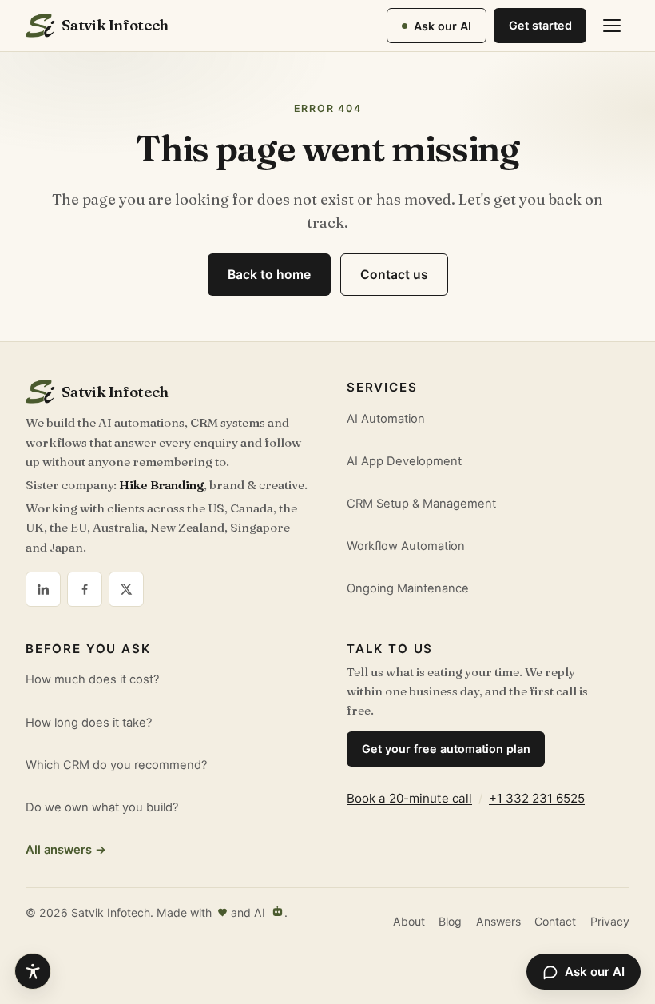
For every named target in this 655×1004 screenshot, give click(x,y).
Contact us (394, 274)
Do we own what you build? (102, 807)
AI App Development (404, 461)
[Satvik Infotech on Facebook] (84, 589)
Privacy (609, 921)
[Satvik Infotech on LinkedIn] (43, 589)
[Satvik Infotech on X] (126, 589)
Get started (540, 25)
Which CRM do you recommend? (116, 765)
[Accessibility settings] (32, 971)
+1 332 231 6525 (537, 798)
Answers (498, 921)
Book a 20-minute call (409, 798)
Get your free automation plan (446, 748)
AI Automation (386, 419)
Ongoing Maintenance (408, 588)
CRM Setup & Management (421, 503)
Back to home (269, 274)
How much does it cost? (92, 679)
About (409, 921)
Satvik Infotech (115, 25)
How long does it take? (89, 722)
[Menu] (611, 25)
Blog (450, 921)
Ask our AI (442, 26)
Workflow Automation (406, 546)
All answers (66, 850)
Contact (555, 921)
